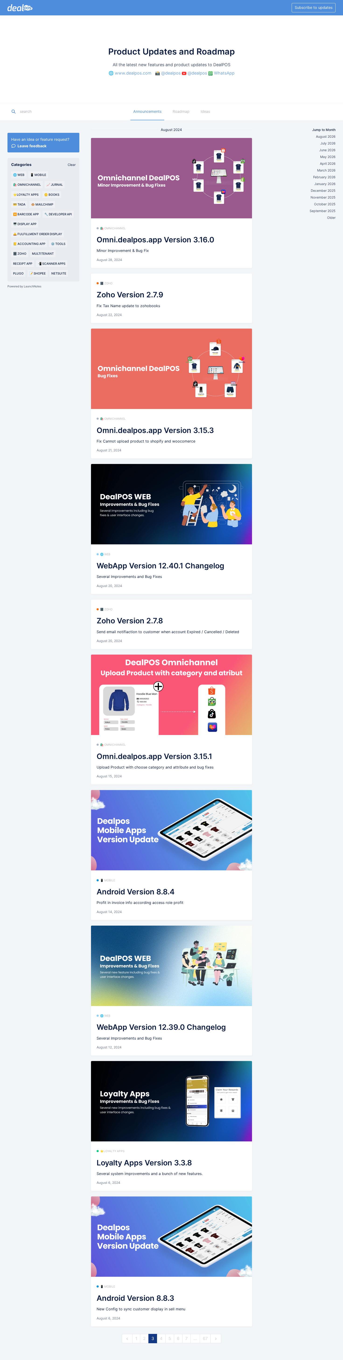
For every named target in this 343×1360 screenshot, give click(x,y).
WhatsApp (224, 73)
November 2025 (323, 197)
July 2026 (328, 143)
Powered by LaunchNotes (24, 286)
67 (205, 1338)
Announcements (147, 111)
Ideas (205, 111)
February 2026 (324, 177)
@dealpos (171, 73)
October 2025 (325, 204)
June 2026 (327, 150)
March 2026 (326, 170)
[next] (215, 1338)
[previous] (127, 1338)
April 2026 (328, 163)
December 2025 (323, 190)
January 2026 (325, 184)
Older (331, 218)
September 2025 (323, 211)
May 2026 (328, 157)
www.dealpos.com (133, 73)
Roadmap (181, 111)
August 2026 (326, 136)
